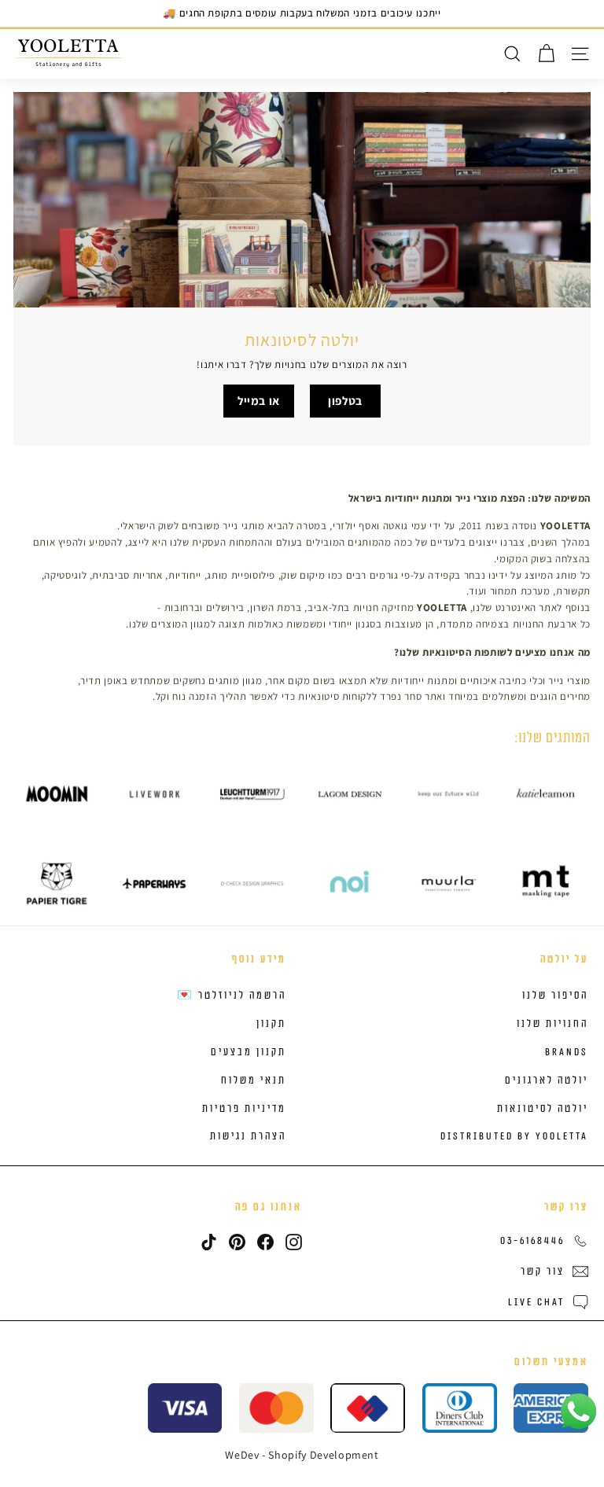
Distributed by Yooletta (514, 1136)
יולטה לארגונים (546, 1080)
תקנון (271, 1024)
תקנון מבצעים (248, 1052)
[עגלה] (546, 54)
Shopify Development (323, 1455)
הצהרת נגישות (248, 1136)
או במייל (259, 400)
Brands (566, 1052)
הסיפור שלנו (555, 995)
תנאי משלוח (253, 1080)
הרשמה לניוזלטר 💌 (231, 995)
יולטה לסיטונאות (542, 1108)
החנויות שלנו (552, 1024)
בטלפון (345, 400)
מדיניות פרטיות (244, 1108)
